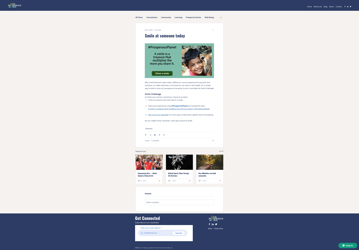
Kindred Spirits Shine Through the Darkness (178, 174)
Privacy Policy (218, 228)
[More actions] (213, 30)
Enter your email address (150, 228)
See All (221, 151)
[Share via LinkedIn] (155, 135)
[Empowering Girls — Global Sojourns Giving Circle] (149, 162)
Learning (178, 17)
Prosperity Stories (193, 17)
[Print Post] (164, 135)
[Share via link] (159, 135)
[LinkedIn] (348, 7)
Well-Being (209, 17)
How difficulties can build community (207, 174)
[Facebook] (345, 7)
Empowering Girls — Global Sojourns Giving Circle (147, 174)
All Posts (139, 17)
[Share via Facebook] (146, 135)
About (210, 228)
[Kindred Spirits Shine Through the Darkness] (179, 162)
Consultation (151, 17)
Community (166, 17)
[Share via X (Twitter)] (150, 135)
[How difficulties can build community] (209, 162)
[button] (221, 17)
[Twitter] (351, 7)
